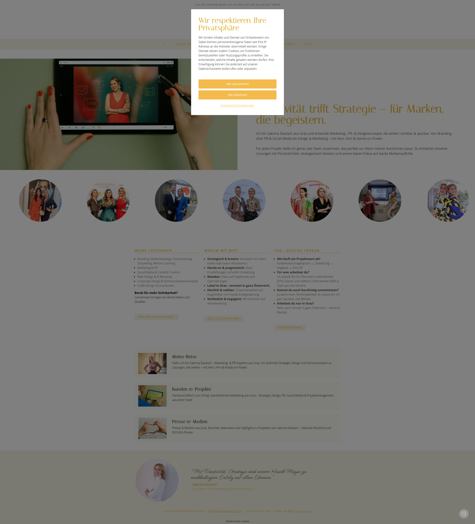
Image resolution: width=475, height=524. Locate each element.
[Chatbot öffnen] (464, 513)
